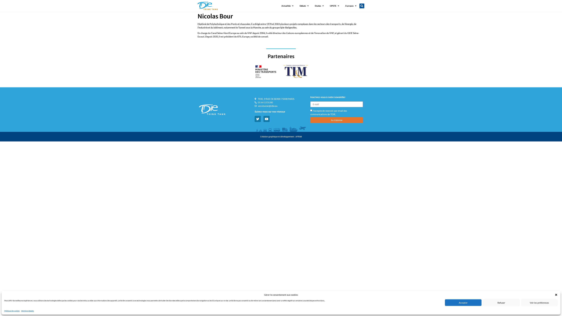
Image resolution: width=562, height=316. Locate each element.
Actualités (286, 6)
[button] (556, 294)
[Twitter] (258, 119)
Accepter (463, 302)
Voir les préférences (539, 302)
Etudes (318, 6)
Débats (303, 6)
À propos (349, 6)
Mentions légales (27, 311)
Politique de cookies (12, 311)
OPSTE (333, 6)
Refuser (501, 302)
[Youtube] (266, 119)
